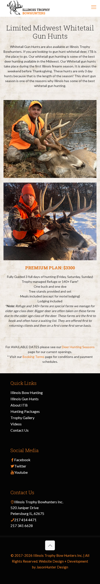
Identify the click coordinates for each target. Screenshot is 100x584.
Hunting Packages (25, 411)
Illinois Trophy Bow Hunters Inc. (58, 555)
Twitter (20, 466)
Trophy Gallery (22, 417)
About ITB (19, 405)
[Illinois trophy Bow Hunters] (28, 8)
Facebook (22, 459)
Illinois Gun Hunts (24, 399)
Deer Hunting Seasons (78, 347)
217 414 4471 (25, 519)
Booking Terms (33, 357)
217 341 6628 (21, 525)
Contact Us (19, 430)
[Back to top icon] (50, 545)
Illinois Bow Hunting (26, 392)
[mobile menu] (94, 7)
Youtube (21, 472)
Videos (16, 424)
